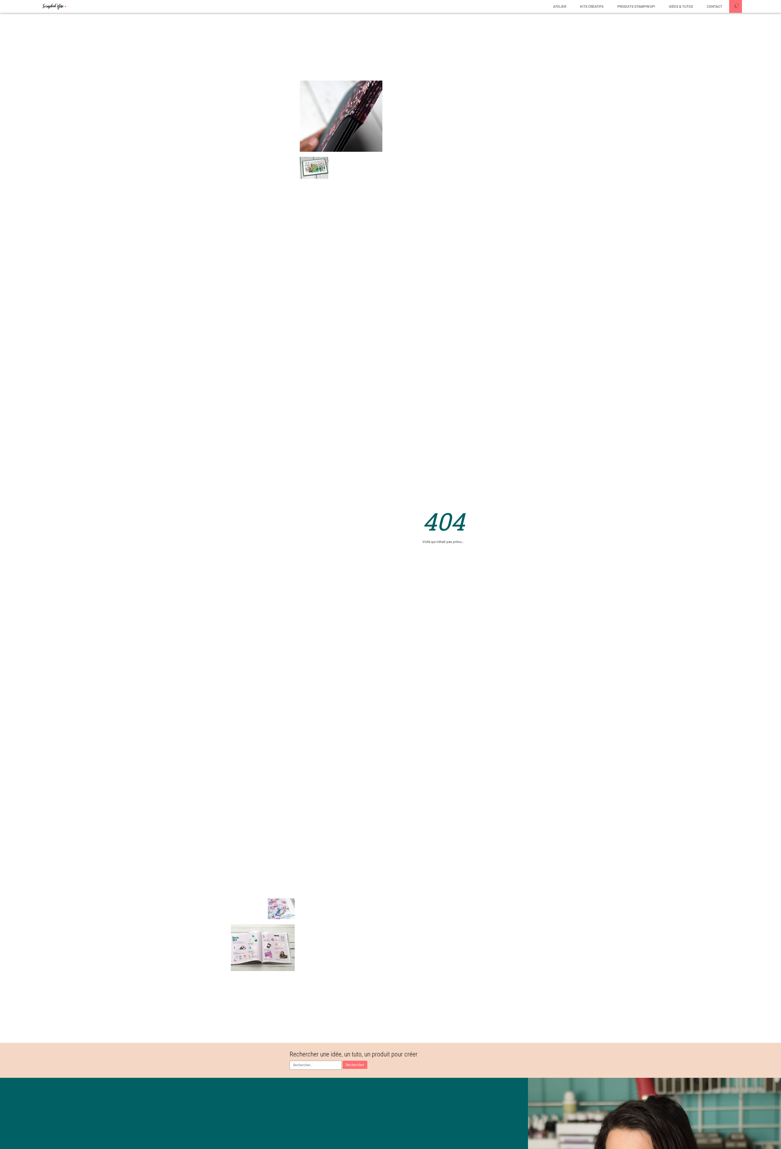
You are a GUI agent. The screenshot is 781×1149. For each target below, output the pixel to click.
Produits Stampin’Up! (636, 6)
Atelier (559, 6)
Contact (714, 6)
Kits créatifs (591, 6)
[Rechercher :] (316, 1065)
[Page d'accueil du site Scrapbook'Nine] (54, 6)
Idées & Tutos (681, 6)
